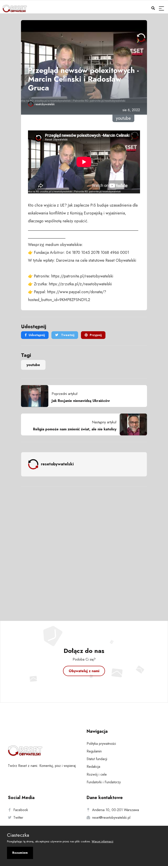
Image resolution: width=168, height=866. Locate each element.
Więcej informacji (102, 841)
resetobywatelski (45, 104)
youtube (33, 364)
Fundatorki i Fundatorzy (104, 782)
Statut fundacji (97, 758)
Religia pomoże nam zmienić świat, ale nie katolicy (74, 429)
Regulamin (94, 751)
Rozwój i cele (97, 774)
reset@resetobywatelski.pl (111, 817)
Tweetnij (67, 335)
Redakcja (93, 766)
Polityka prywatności (101, 743)
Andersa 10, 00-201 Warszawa (115, 809)
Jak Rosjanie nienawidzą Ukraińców (81, 400)
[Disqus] (84, 548)
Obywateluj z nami (84, 670)
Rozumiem (20, 852)
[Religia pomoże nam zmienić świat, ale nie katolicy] (131, 424)
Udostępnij (37, 335)
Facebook (20, 809)
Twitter (18, 817)
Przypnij (96, 335)
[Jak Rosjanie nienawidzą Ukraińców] (36, 396)
